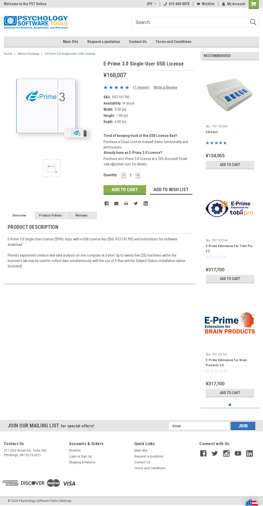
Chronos (212, 132)
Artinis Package (28, 53)
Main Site (70, 41)
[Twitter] (136, 203)
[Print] (126, 203)
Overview (19, 215)
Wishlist (208, 4)
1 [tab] (230, 405)
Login (73, 456)
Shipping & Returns (82, 462)
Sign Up (86, 456)
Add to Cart (230, 165)
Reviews (82, 215)
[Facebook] (107, 203)
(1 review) (141, 87)
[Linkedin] (146, 203)
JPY (149, 4)
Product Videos (50, 215)
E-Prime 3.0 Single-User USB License (70, 53)
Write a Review (165, 87)
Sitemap (65, 501)
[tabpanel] (230, 118)
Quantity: (110, 175)
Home (8, 53)
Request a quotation (103, 41)
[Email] (116, 203)
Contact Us (138, 41)
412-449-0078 (179, 4)
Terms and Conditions (173, 41)
